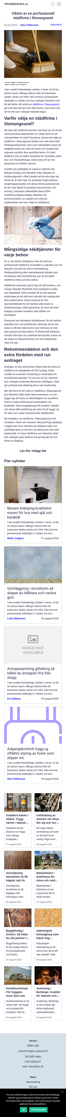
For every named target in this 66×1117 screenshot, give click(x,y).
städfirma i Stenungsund (46, 104)
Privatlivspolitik (38, 1110)
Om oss (33, 1086)
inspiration (56, 24)
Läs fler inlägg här (33, 450)
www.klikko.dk (36, 1066)
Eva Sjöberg (13, 698)
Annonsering (33, 1081)
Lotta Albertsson (16, 618)
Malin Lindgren (15, 538)
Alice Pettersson (29, 25)
